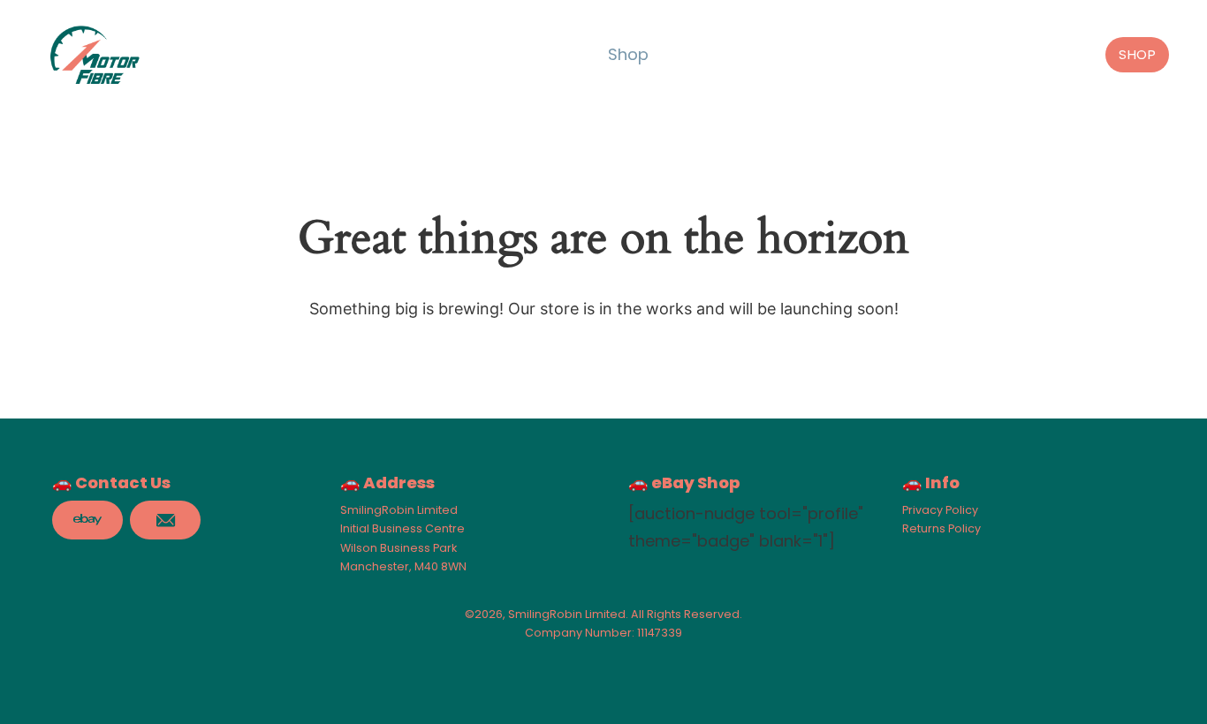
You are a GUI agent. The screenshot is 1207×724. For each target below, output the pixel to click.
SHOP (1137, 54)
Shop (628, 54)
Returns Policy (941, 528)
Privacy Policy (940, 509)
